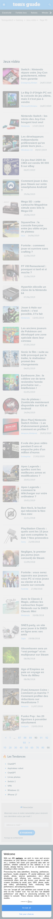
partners (19, 858)
